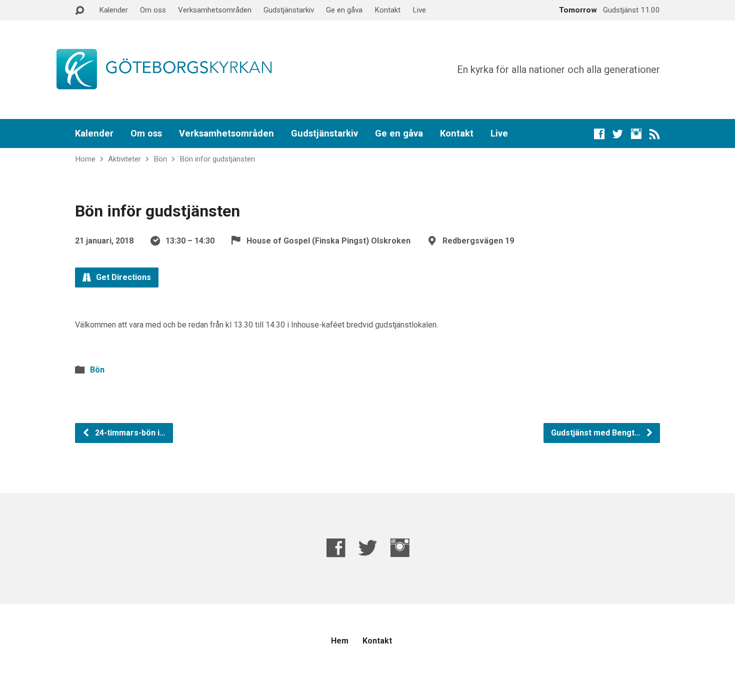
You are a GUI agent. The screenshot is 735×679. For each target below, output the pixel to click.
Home (85, 159)
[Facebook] (599, 133)
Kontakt (387, 10)
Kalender (113, 10)
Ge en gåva (344, 10)
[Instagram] (636, 133)
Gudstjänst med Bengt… (596, 433)
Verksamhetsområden (215, 10)
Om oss (153, 10)
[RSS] (655, 133)
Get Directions (122, 277)
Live (419, 10)
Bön (160, 159)
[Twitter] (617, 133)
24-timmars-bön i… (129, 433)
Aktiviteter (124, 159)
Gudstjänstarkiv (289, 10)
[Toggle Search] (79, 10)
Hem (339, 641)
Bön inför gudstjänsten (217, 159)
